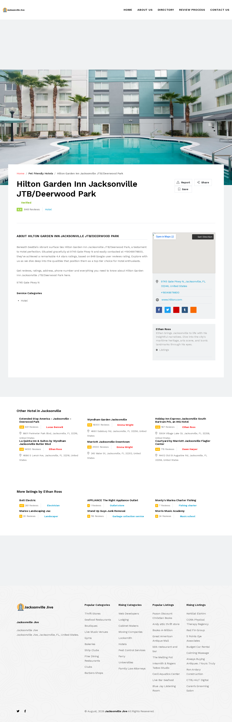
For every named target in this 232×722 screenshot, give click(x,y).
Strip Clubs (92, 650)
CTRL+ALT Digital (197, 680)
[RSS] (193, 310)
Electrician (53, 505)
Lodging (124, 619)
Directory (166, 9)
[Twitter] (168, 310)
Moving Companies (130, 631)
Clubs (88, 666)
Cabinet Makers (128, 625)
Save (184, 189)
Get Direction (204, 236)
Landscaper (51, 516)
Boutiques (91, 625)
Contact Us (219, 9)
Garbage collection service (128, 516)
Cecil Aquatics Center (166, 674)
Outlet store (117, 505)
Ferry (122, 656)
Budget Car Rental (198, 646)
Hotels (123, 644)
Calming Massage (197, 652)
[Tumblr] (185, 310)
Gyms (88, 638)
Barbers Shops (94, 673)
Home (128, 9)
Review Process (192, 9)
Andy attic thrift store (166, 624)
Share (204, 182)
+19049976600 (170, 292)
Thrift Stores (93, 613)
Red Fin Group (195, 630)
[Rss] (47, 711)
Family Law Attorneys (132, 668)
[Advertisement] (102, 44)
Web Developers (129, 613)
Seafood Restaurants (98, 619)
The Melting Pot (163, 657)
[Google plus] (176, 310)
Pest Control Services (132, 650)
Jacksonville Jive (116, 711)
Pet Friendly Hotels (40, 173)
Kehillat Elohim (196, 613)
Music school (187, 516)
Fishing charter (188, 505)
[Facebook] (159, 310)
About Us (145, 9)
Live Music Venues (96, 631)
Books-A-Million (162, 630)
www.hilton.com (172, 299)
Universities (126, 662)
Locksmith (125, 638)
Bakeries (90, 644)
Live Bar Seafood (163, 680)
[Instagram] (39, 711)
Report (185, 182)
